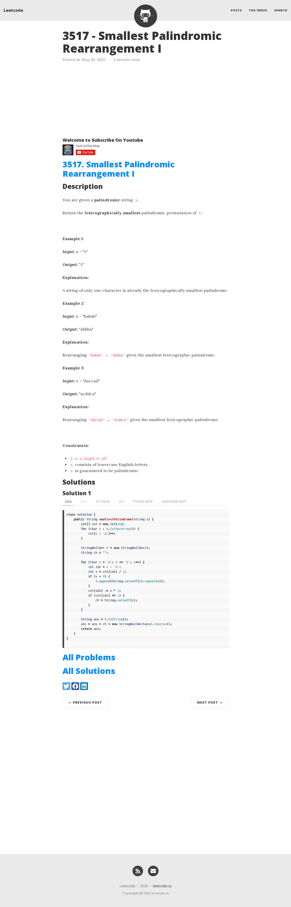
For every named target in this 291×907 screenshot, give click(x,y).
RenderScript (174, 502)
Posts (236, 10)
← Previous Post (85, 702)
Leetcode (13, 10)
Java (68, 502)
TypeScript (143, 502)
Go (121, 502)
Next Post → (210, 702)
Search (280, 10)
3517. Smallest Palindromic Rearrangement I (119, 169)
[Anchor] (169, 47)
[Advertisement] (145, 99)
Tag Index (258, 10)
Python (103, 502)
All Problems (89, 657)
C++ (84, 502)
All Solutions (89, 670)
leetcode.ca (162, 885)
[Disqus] (145, 779)
